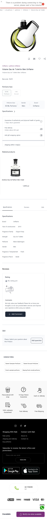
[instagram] (15, 425)
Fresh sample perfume (12, 370)
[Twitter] (25, 425)
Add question (37, 341)
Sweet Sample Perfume (12, 364)
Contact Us (24, 439)
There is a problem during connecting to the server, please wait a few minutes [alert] (24, 4)
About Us (24, 436)
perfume (17, 10)
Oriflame (25, 10)
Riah (1, 10)
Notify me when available (32, 514)
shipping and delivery (10, 439)
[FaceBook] (21, 425)
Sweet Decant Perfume (31, 364)
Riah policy (6, 436)
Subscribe (23, 460)
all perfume (8, 10)
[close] (1, 2)
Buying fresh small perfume (31, 370)
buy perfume (7, 442)
